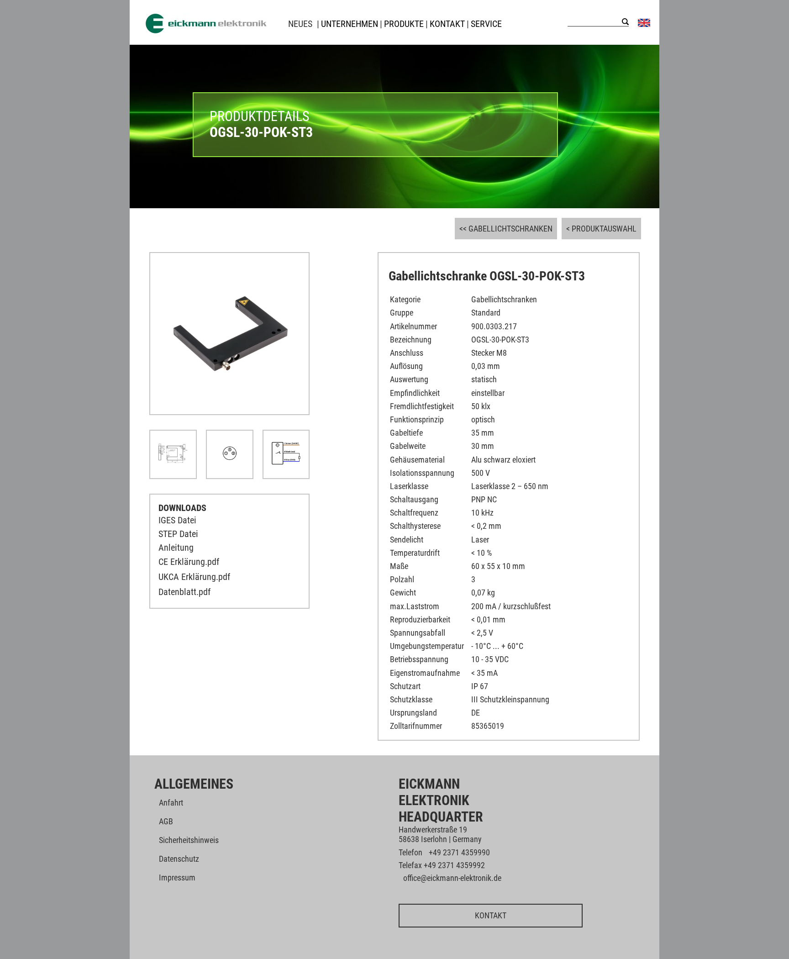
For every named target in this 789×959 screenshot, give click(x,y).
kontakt (447, 23)
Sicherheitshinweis (189, 840)
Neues (300, 23)
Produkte (404, 23)
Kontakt (490, 915)
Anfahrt (171, 802)
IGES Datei (177, 520)
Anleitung (176, 547)
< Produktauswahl (601, 228)
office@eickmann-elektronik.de (452, 878)
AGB (166, 821)
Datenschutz (179, 859)
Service (486, 23)
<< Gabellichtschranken (505, 228)
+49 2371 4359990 (459, 852)
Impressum (177, 877)
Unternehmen (349, 23)
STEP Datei (178, 533)
